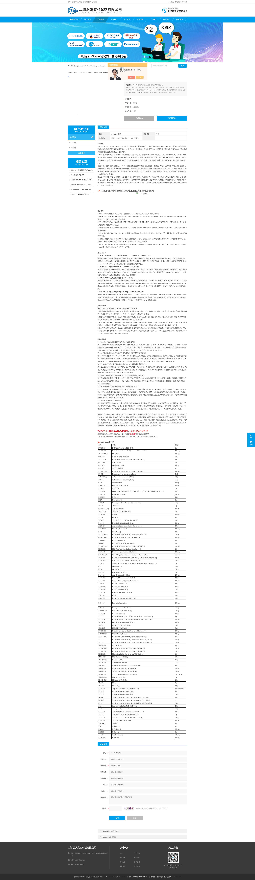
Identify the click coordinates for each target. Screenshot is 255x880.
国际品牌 (98, 72)
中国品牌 (73, 143)
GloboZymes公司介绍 (112, 831)
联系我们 (184, 2)
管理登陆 (152, 877)
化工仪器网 (167, 877)
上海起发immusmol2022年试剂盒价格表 (82, 180)
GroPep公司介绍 (110, 837)
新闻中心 (114, 19)
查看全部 (81, 153)
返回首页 (171, 2)
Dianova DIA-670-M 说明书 (80, 194)
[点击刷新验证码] (129, 808)
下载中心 (153, 19)
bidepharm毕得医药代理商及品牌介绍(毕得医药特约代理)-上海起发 (82, 170)
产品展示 (122, 857)
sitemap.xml (177, 877)
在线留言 (177, 2)
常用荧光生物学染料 (77, 175)
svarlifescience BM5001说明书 (81, 184)
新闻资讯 (137, 857)
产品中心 (100, 19)
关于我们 (87, 19)
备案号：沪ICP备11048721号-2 (137, 877)
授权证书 (140, 19)
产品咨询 (139, 118)
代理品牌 (90, 72)
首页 (77, 72)
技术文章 (127, 19)
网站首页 (75, 19)
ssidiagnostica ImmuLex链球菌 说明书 (82, 189)
